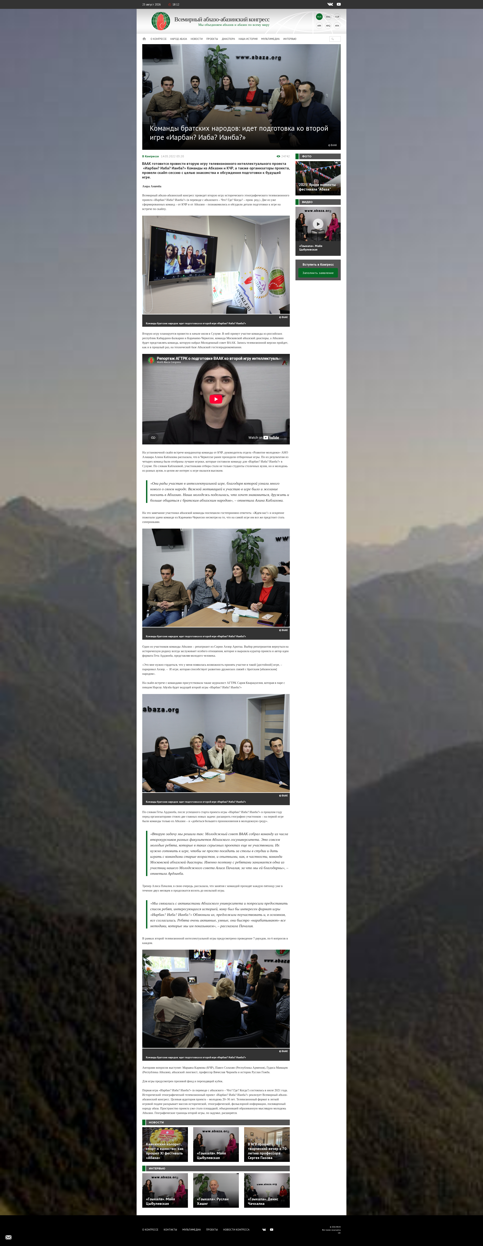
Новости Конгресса (236, 1229)
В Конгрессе (150, 156)
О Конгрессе (159, 39)
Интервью (289, 39)
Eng (328, 16)
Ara (337, 25)
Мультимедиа (270, 39)
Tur (337, 16)
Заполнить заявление (318, 273)
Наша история (248, 39)
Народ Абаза (178, 39)
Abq (328, 25)
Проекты (212, 39)
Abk (319, 25)
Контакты (170, 1229)
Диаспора (228, 39)
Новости (197, 39)
